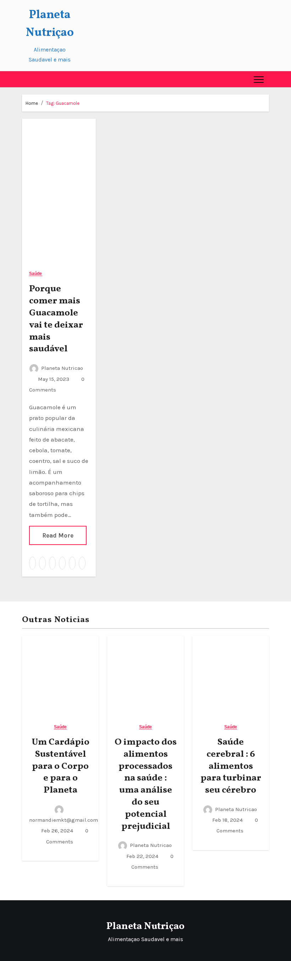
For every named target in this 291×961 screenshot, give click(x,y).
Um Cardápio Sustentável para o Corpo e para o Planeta (60, 766)
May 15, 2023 (53, 379)
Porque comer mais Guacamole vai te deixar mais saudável (56, 318)
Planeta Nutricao (62, 368)
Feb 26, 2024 (56, 830)
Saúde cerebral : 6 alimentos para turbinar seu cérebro (231, 766)
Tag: (62, 103)
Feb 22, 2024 (141, 856)
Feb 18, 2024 (227, 820)
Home (32, 103)
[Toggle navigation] (258, 79)
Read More (57, 535)
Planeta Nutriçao (145, 926)
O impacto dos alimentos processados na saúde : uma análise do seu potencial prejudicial (146, 784)
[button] (27, 79)
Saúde (35, 273)
